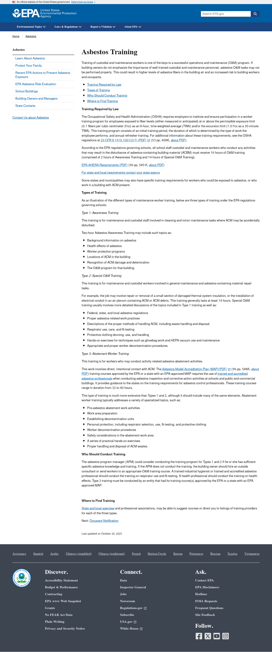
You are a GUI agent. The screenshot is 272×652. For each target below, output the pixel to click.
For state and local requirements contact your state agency (121, 172)
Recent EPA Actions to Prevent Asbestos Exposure (42, 75)
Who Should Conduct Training (107, 95)
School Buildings (26, 91)
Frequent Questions (209, 608)
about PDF (178, 140)
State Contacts (25, 106)
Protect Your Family (28, 65)
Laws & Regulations (66, 27)
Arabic (54, 554)
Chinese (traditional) (112, 554)
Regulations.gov (131, 608)
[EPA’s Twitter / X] (207, 636)
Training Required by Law (104, 84)
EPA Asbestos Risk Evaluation (35, 84)
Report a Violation (101, 27)
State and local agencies (98, 508)
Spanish (38, 554)
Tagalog (232, 554)
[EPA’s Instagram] (225, 636)
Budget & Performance (61, 587)
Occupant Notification (104, 521)
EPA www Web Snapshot (63, 601)
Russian (215, 554)
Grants (50, 608)
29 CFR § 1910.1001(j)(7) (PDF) (123, 140)
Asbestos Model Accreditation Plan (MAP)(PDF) (194, 369)
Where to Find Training (102, 101)
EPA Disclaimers (207, 587)
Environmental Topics (29, 27)
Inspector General (133, 587)
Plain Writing (54, 622)
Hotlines (201, 594)
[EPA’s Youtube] (216, 636)
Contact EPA (204, 580)
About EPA (131, 27)
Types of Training (98, 90)
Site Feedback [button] (205, 615)
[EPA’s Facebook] (199, 636)
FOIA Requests (206, 601)
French (136, 554)
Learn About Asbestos (30, 58)
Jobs (123, 594)
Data (123, 580)
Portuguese (196, 554)
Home (15, 36)
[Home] (44, 13)
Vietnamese (252, 554)
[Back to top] (261, 641)
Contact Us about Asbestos (30, 117)
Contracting (53, 594)
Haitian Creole (157, 554)
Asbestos (31, 36)
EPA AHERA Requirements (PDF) (105, 165)
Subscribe (127, 615)
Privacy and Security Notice (65, 629)
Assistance (19, 554)
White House (129, 629)
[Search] (255, 14)
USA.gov (126, 622)
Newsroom (127, 601)
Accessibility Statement (61, 580)
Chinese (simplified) (79, 554)
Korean (177, 554)
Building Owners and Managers (36, 98)
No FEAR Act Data (59, 615)
